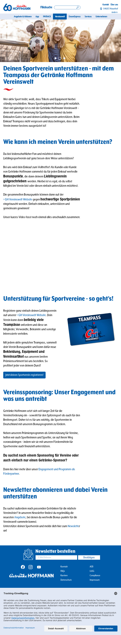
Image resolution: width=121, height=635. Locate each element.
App (37, 16)
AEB (91, 566)
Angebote (20, 517)
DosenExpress (75, 16)
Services (88, 16)
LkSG (92, 571)
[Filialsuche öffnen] (67, 7)
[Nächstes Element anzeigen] (115, 40)
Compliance (95, 575)
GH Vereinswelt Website (18, 199)
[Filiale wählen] (101, 9)
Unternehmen (101, 16)
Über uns (114, 4)
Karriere (64, 575)
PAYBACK (47, 16)
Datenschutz (66, 580)
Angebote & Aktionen (23, 16)
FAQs (62, 571)
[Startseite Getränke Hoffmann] (16, 7)
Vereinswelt (60, 16)
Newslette (73, 526)
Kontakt (106, 4)
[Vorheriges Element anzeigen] (6, 40)
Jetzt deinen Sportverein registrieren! (24, 375)
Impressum (95, 580)
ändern (114, 12)
